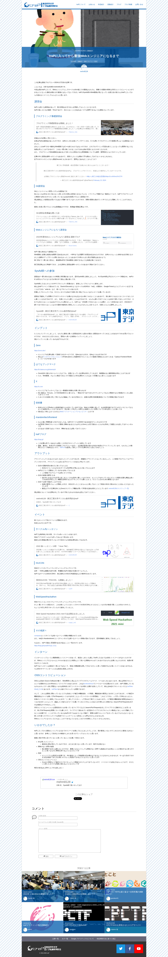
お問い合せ (139, 4)
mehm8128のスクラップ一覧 (119, 488)
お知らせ (92, 4)
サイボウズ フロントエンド (52, 357)
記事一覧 (55, 939)
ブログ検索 (128, 4)
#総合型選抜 (101, 176)
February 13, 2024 (99, 180)
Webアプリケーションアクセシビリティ (74, 411)
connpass (37, 635)
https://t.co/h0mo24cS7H (113, 176)
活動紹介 (110, 4)
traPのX (62, 447)
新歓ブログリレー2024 (90, 61)
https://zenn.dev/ (39, 350)
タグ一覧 (65, 939)
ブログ (119, 4)
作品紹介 (101, 4)
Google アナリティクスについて (82, 939)
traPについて (81, 4)
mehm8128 (63, 782)
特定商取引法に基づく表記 (106, 939)
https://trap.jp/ (38, 439)
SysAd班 (73, 61)
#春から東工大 (92, 176)
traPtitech (55, 689)
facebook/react (88, 683)
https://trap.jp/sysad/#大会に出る (45, 645)
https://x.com (38, 386)
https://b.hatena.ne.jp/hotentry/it (45, 369)
